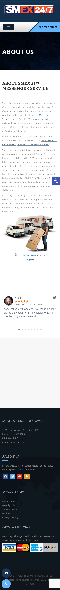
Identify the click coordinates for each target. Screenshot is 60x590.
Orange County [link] (10, 517)
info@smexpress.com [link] (13, 442)
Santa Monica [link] (9, 509)
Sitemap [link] (30, 583)
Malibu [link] (6, 513)
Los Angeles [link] (8, 501)
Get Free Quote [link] (48, 27)
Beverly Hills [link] (9, 505)
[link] (56, 181)
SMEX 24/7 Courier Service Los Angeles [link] (27, 575)
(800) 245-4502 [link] (10, 438)
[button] (19, 329)
